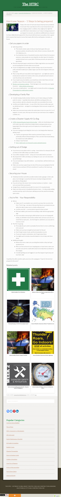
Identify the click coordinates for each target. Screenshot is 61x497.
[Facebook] (8, 411)
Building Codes (10, 447)
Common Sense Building (12, 423)
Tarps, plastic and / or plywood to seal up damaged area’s (31, 142)
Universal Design (10, 475)
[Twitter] (11, 411)
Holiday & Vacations (11, 459)
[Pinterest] (14, 411)
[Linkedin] (17, 411)
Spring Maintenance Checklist (14, 439)
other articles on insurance (26, 86)
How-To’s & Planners (12, 463)
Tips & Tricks (9, 427)
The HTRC (30, 4)
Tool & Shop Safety (11, 471)
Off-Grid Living (10, 435)
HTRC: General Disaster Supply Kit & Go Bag (25, 122)
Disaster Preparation (20, 395)
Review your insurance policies (21, 84)
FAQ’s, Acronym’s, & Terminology (15, 431)
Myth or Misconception (12, 467)
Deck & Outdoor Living (12, 455)
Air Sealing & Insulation (12, 443)
